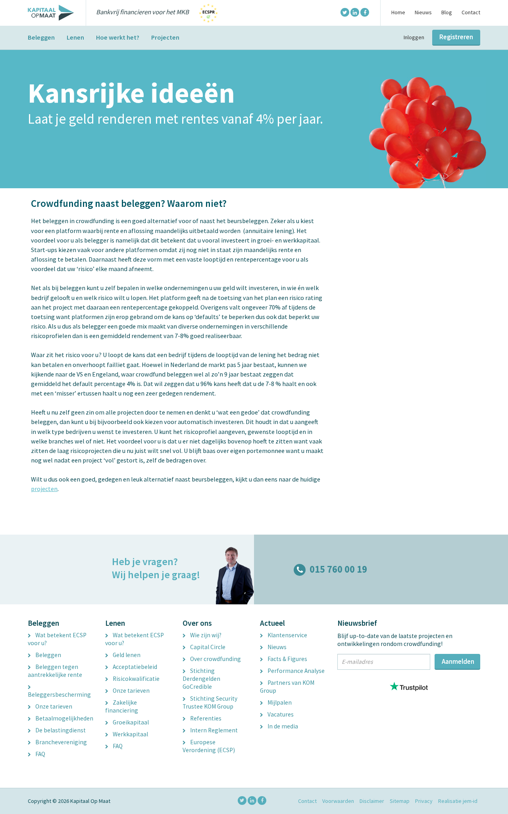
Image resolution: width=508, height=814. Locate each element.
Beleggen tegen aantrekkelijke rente (55, 670)
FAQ (39, 754)
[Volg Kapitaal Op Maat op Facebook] (364, 12)
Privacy (424, 800)
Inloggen (414, 37)
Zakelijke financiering (121, 706)
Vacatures (280, 714)
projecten (44, 489)
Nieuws (423, 12)
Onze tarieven (53, 706)
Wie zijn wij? (205, 635)
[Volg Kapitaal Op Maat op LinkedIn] (354, 12)
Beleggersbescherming (59, 694)
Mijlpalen (279, 702)
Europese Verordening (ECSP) (209, 746)
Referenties (205, 718)
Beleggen (41, 37)
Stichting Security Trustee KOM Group (210, 702)
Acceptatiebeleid (134, 667)
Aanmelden (458, 661)
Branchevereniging (60, 742)
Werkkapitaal (130, 734)
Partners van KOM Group (287, 686)
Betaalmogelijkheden (63, 718)
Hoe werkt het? (117, 37)
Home (398, 12)
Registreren (456, 36)
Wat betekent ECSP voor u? (57, 639)
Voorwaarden (338, 800)
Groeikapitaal (130, 722)
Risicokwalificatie (136, 678)
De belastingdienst (60, 730)
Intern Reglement (213, 730)
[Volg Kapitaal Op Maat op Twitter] (345, 12)
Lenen (75, 37)
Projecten (165, 37)
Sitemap (400, 800)
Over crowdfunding (215, 659)
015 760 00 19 (338, 569)
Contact (471, 12)
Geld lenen (126, 655)
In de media (282, 726)
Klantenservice (286, 635)
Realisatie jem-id (457, 800)
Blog (446, 12)
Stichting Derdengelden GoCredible (201, 678)
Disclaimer (372, 800)
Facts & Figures (286, 659)
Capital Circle (207, 647)
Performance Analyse (295, 671)
